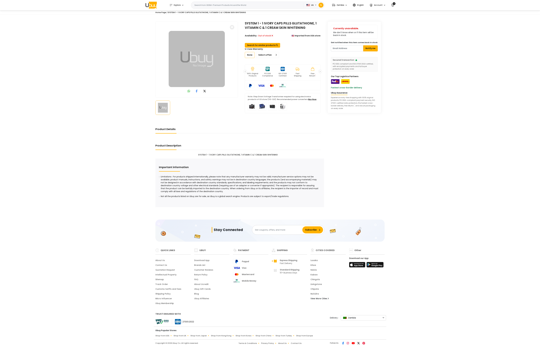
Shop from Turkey (283, 335)
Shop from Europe (304, 335)
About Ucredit (201, 284)
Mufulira (314, 293)
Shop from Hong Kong (221, 335)
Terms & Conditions (247, 343)
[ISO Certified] (183, 321)
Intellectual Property (165, 274)
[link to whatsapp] (189, 91)
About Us (160, 260)
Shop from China (263, 335)
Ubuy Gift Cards (202, 289)
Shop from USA (162, 335)
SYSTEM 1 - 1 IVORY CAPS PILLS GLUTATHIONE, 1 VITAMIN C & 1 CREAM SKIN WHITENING (207, 12)
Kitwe (313, 265)
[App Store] (357, 265)
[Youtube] (353, 343)
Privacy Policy (267, 343)
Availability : (251, 35)
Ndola (313, 269)
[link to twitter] (204, 91)
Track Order (161, 284)
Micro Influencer (163, 298)
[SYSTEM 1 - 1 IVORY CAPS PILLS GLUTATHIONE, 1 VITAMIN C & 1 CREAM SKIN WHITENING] (197, 59)
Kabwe (314, 274)
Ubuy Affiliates (201, 298)
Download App (202, 260)
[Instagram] (348, 343)
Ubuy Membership (164, 303)
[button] (339, 5)
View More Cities (319, 298)
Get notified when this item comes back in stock (354, 42)
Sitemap (159, 279)
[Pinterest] (363, 343)
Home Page (160, 12)
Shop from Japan (198, 335)
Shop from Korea (243, 335)
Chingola (315, 279)
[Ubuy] (151, 5)
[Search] (321, 5)
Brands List (199, 265)
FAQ (196, 279)
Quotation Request (165, 269)
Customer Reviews (203, 269)
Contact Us (161, 265)
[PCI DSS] (162, 321)
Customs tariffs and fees (168, 289)
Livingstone (316, 284)
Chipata (314, 289)
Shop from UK (180, 335)
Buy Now (312, 99)
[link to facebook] (197, 91)
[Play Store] (375, 265)
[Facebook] (343, 343)
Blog (196, 293)
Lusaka (314, 260)
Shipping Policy (163, 293)
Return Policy (200, 274)
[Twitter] (358, 343)
